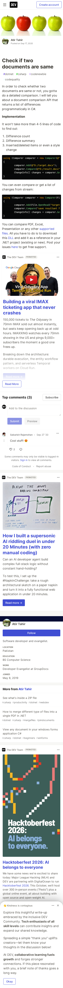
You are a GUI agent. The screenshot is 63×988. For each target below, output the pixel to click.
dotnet (8, 74)
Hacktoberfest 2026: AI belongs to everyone (26, 865)
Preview (32, 421)
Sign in (24, 460)
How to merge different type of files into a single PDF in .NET (29, 716)
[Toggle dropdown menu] (58, 257)
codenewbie (37, 74)
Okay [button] (9, 981)
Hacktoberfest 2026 (16, 885)
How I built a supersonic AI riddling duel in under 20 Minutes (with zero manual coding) (29, 544)
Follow (31, 633)
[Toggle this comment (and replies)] (4, 440)
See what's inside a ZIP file (25, 700)
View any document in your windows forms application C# (30, 733)
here (14, 247)
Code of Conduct (21, 466)
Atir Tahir (17, 40)
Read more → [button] (13, 602)
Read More (12, 384)
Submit (14, 421)
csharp (21, 74)
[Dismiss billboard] (58, 905)
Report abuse (43, 466)
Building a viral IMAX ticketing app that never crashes (29, 307)
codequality (11, 79)
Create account (49, 4)
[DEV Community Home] (13, 4)
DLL (11, 238)
